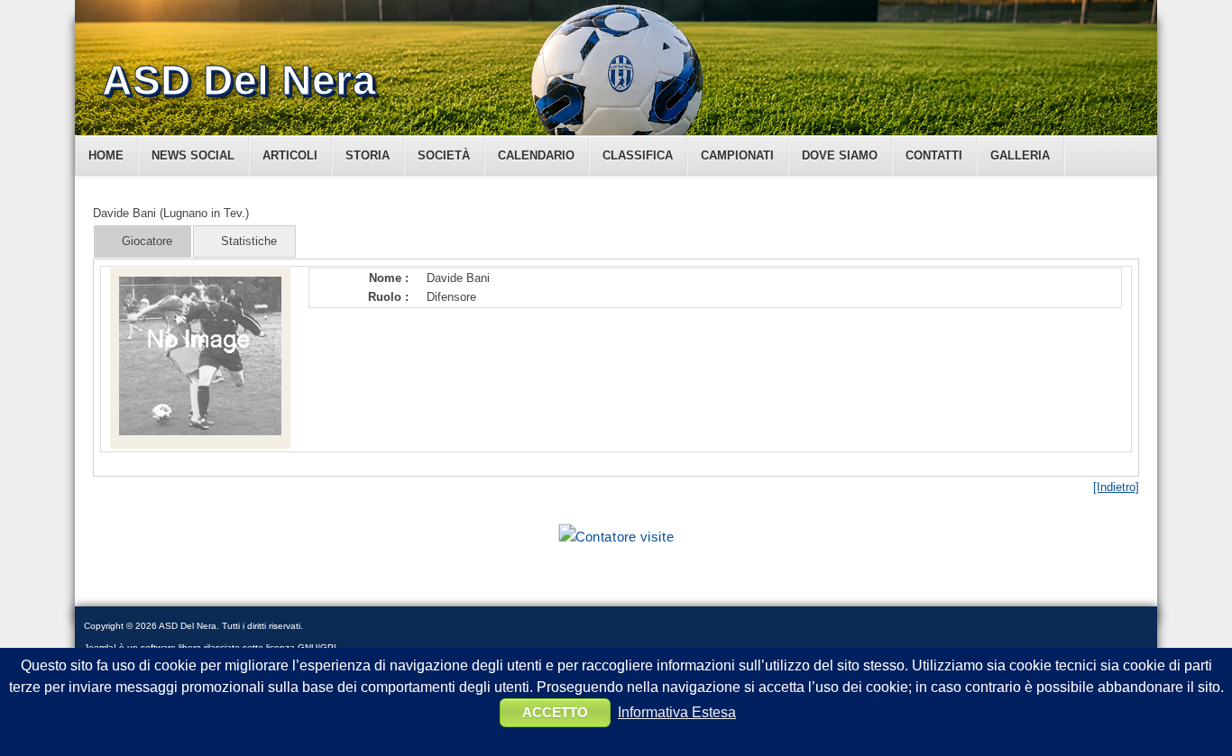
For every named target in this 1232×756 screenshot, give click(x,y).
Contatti (934, 155)
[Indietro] (1116, 487)
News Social (193, 155)
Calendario (536, 155)
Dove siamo (840, 155)
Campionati (737, 155)
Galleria (1020, 155)
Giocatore (147, 241)
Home (106, 155)
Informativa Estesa (677, 712)
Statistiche (249, 241)
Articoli (289, 155)
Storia (367, 155)
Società (444, 155)
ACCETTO (555, 712)
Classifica (637, 155)
